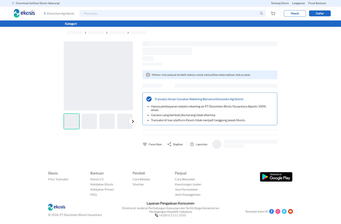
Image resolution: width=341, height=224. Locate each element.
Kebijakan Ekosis (101, 184)
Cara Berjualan (185, 179)
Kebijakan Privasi (102, 189)
